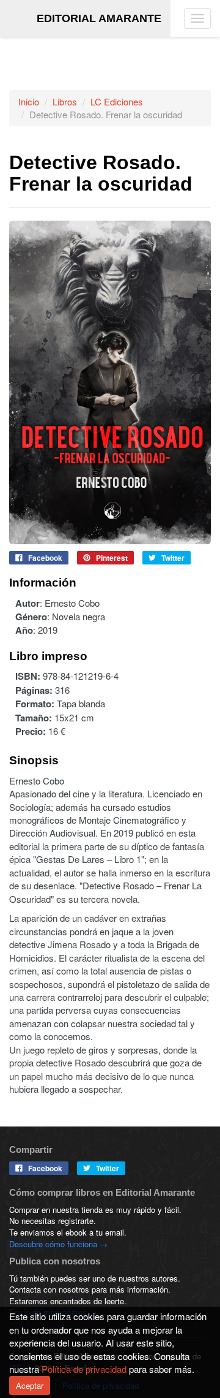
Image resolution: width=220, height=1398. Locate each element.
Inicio (28, 101)
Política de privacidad (84, 1368)
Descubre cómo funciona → (58, 1244)
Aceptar (29, 1385)
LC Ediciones (116, 101)
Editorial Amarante (99, 18)
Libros (65, 101)
